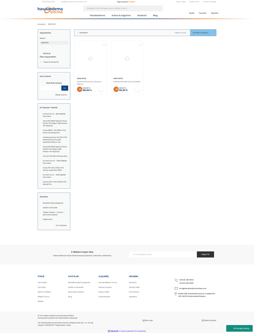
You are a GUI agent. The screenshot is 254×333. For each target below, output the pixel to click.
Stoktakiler (84, 33)
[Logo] (50, 8)
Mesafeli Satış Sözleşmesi (79, 282)
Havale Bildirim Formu (108, 282)
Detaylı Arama (61, 95)
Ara (64, 88)
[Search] (167, 8)
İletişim (41, 301)
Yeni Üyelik (42, 282)
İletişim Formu (43, 296)
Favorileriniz (134, 292)
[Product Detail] (90, 58)
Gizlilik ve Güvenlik (75, 287)
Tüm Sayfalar (61, 225)
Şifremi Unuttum (44, 292)
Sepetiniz (133, 296)
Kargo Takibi (104, 292)
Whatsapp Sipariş (241, 328)
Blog (70, 296)
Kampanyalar (104, 296)
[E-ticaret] (126, 331)
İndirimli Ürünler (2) (51, 62)
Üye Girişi (42, 287)
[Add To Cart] (101, 89)
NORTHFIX (52, 24)
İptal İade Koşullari (76, 292)
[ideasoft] (113, 331)
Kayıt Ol (205, 254)
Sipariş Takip (134, 287)
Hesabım (133, 282)
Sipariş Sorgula (105, 287)
